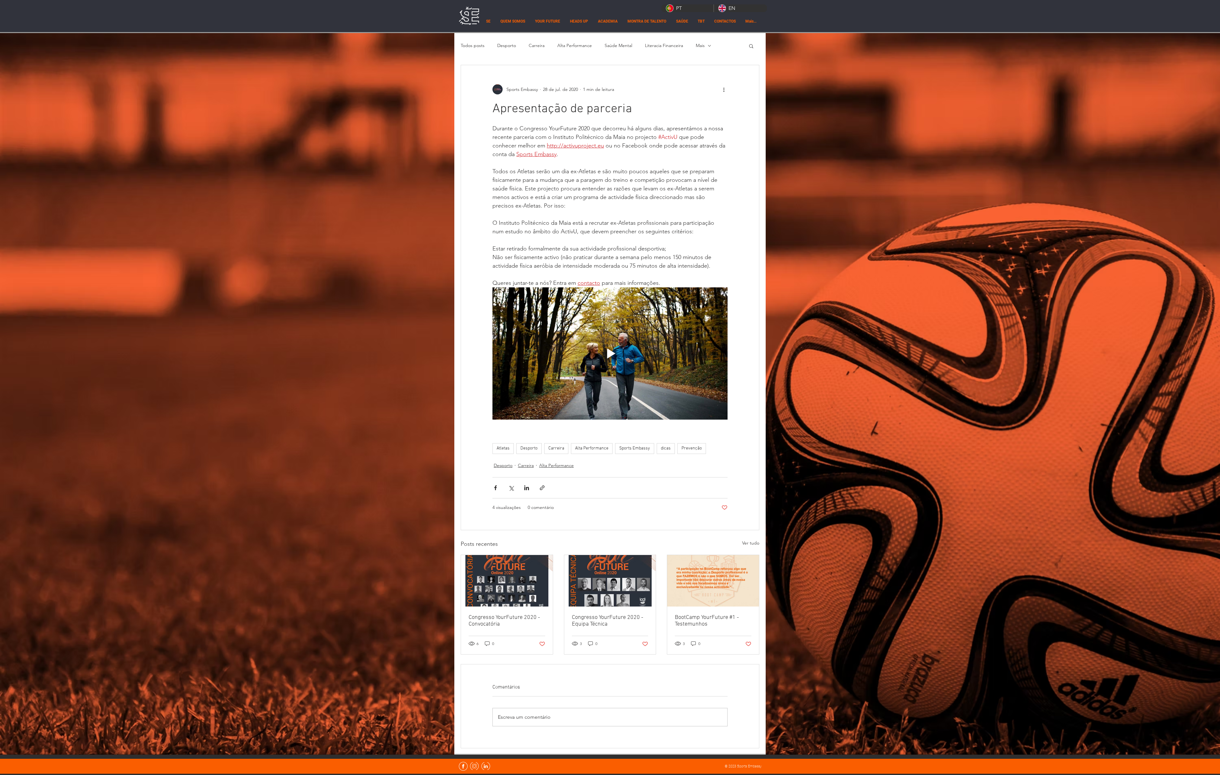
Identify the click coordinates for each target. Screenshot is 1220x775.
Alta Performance (574, 45)
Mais (700, 45)
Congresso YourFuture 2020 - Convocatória (504, 621)
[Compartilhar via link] (542, 488)
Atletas (503, 448)
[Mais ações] (724, 89)
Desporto (506, 45)
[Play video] (610, 353)
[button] (751, 45)
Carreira (537, 45)
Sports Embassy (634, 448)
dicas (666, 448)
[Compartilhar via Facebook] (495, 488)
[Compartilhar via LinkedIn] (527, 488)
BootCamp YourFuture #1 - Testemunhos (707, 621)
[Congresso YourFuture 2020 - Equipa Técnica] (610, 581)
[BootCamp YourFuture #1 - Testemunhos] (713, 581)
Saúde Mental (618, 45)
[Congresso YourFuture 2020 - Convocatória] (507, 581)
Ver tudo (750, 543)
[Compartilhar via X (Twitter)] (511, 488)
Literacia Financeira (664, 45)
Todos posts (473, 45)
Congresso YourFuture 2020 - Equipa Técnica (607, 621)
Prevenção (691, 448)
